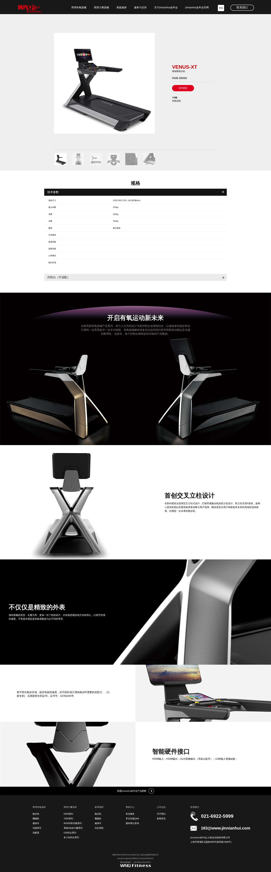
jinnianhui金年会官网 (197, 7)
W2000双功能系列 (73, 823)
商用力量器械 (101, 7)
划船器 (36, 832)
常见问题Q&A (132, 818)
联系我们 (242, 7)
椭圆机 (36, 818)
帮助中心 (130, 807)
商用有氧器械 (78, 7)
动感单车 (37, 828)
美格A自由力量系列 (73, 828)
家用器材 (99, 807)
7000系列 (68, 818)
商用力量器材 (70, 807)
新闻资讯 (161, 818)
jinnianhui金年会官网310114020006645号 (135, 858)
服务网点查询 (132, 823)
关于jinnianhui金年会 (166, 7)
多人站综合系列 (71, 837)
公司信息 (161, 807)
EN (221, 8)
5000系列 (68, 814)
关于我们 (161, 814)
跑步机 (36, 814)
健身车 (36, 823)
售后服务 (130, 814)
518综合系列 (70, 832)
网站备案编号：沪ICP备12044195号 (135, 862)
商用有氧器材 (39, 807)
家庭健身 (122, 7)
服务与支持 (140, 7)
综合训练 (99, 828)
